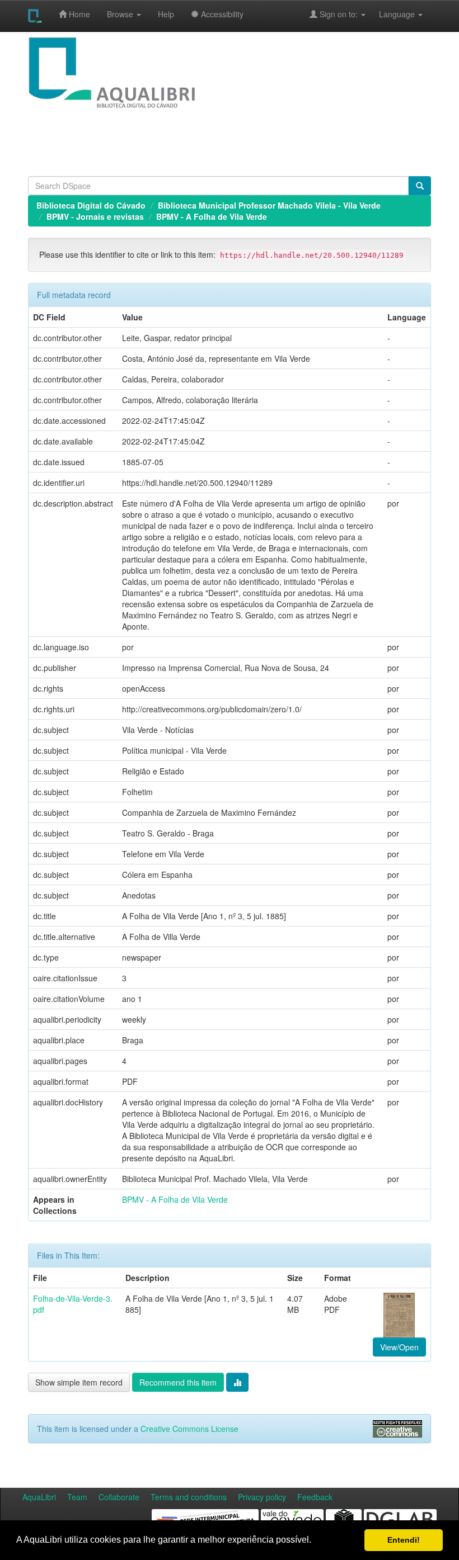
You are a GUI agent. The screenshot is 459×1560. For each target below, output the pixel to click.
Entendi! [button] (403, 1539)
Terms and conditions (189, 1496)
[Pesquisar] (420, 185)
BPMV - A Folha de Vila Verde (211, 216)
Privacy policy (262, 1496)
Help (166, 14)
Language (391, 14)
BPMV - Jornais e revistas (95, 216)
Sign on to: (338, 14)
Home (78, 14)
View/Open (399, 1347)
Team (77, 1496)
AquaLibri (39, 1496)
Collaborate (119, 1496)
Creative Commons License (189, 1428)
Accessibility (221, 14)
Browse (121, 14)
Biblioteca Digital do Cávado (91, 205)
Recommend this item (178, 1382)
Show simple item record (79, 1382)
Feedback (314, 1496)
